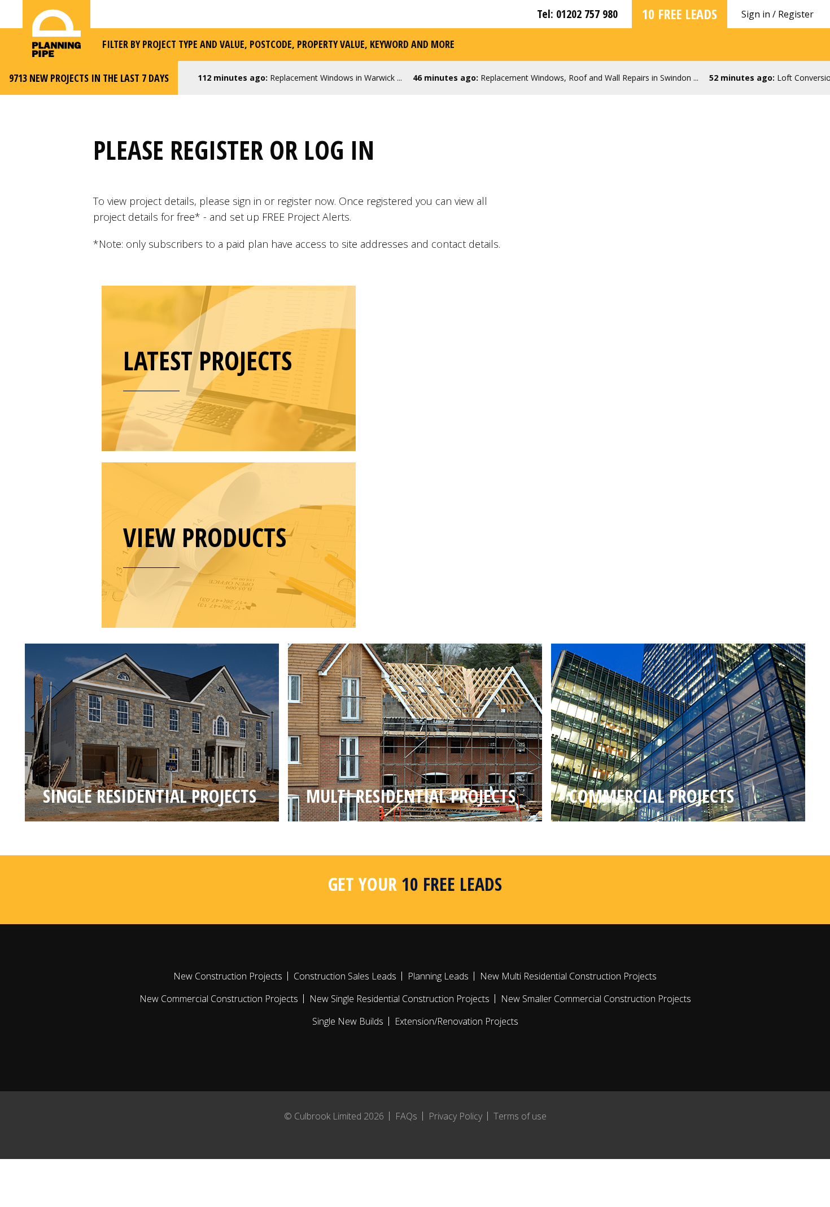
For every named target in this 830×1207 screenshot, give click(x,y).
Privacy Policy (455, 1116)
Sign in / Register (777, 14)
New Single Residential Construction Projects (399, 998)
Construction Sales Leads (345, 976)
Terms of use (520, 1116)
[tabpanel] (151, 732)
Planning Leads (438, 976)
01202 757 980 (587, 13)
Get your (415, 884)
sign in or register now (283, 201)
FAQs (406, 1116)
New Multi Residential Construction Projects (568, 976)
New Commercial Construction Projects (218, 998)
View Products (204, 536)
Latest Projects (207, 360)
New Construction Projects (227, 976)
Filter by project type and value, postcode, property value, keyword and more (278, 44)
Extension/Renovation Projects (456, 1021)
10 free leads (679, 14)
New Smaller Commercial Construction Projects (596, 998)
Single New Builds (347, 1021)
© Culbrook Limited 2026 (334, 1116)
